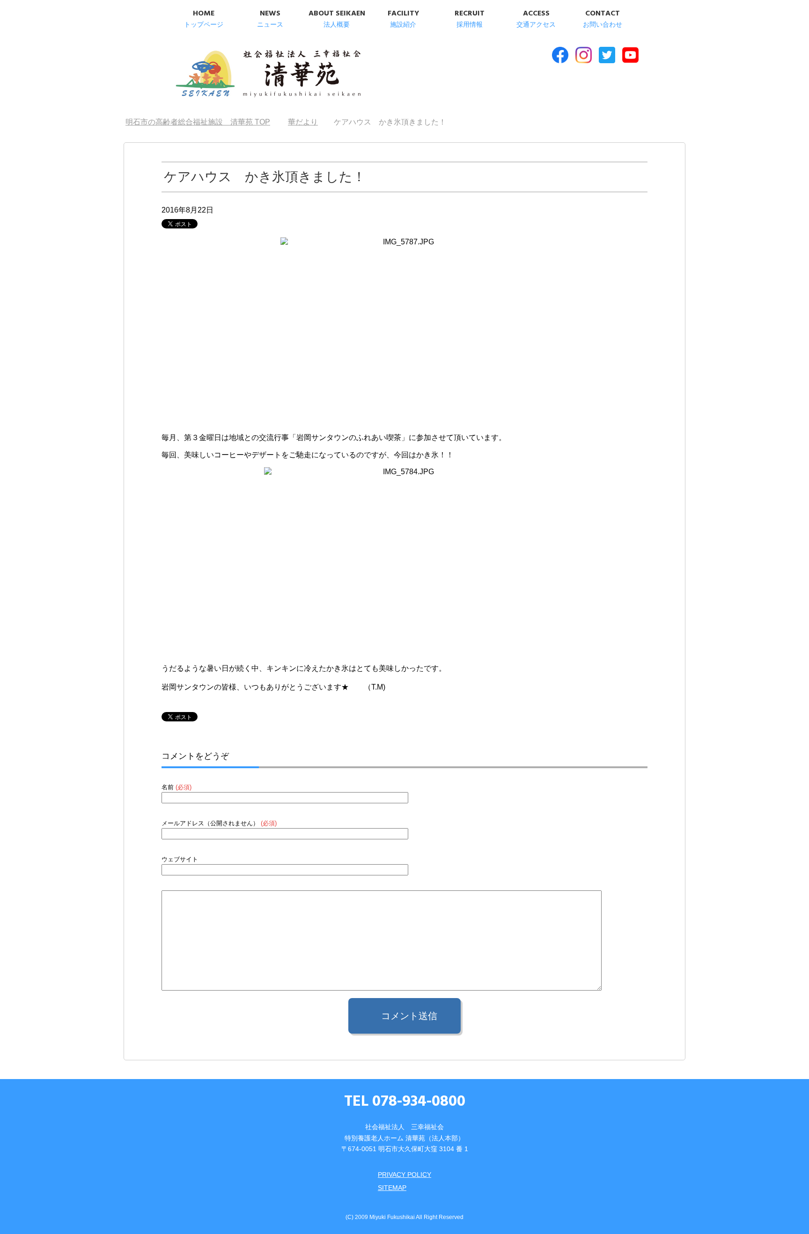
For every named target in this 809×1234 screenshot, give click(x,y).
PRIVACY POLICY (404, 1174)
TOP (197, 122)
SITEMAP (392, 1187)
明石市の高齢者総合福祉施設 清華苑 (267, 74)
